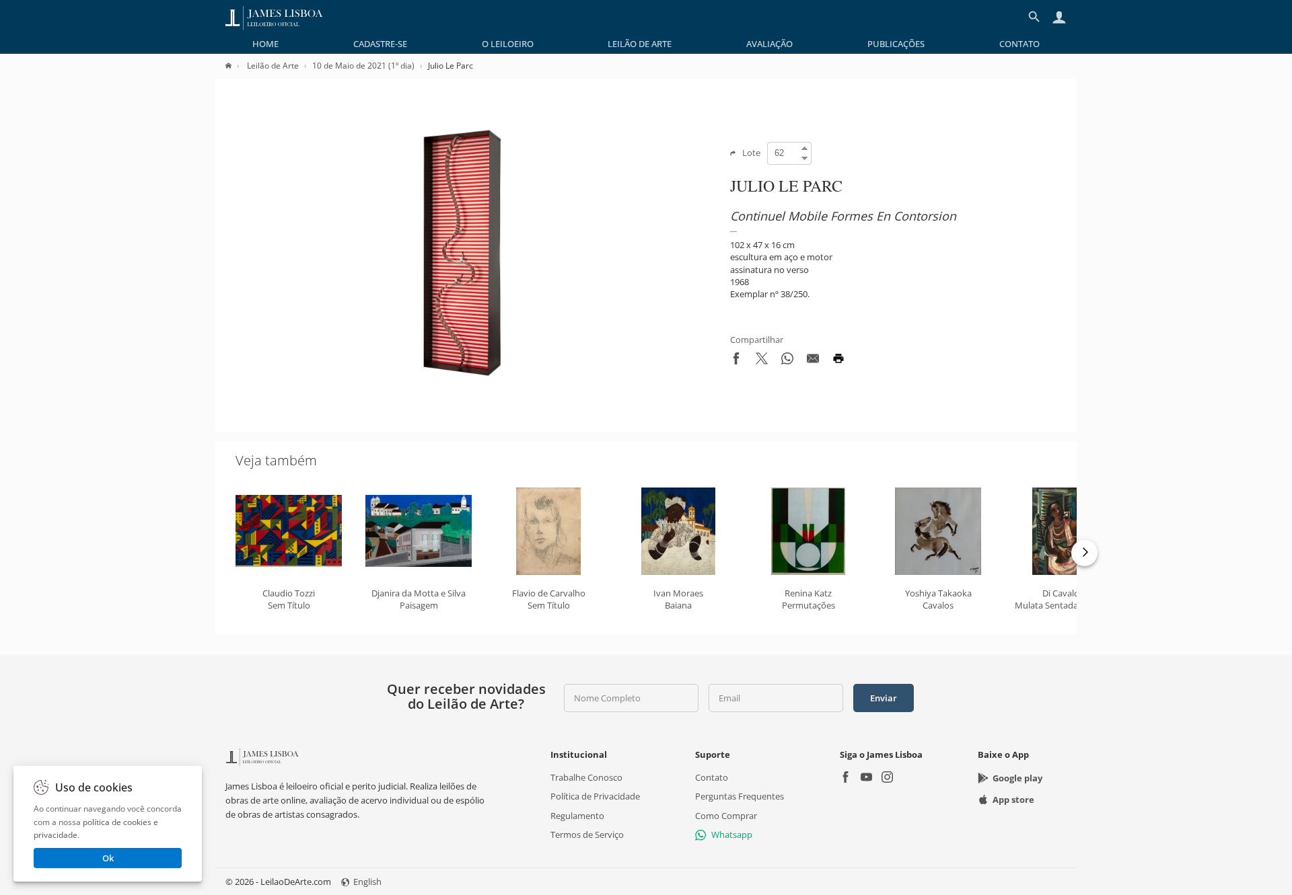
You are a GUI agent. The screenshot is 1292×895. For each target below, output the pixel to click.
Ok (108, 858)
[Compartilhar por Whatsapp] (787, 361)
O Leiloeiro (508, 44)
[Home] (235, 65)
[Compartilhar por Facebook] (736, 361)
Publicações (896, 44)
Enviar (883, 698)
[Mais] (1084, 553)
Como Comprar (726, 815)
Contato (1019, 44)
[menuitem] (265, 44)
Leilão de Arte (640, 44)
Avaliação (769, 44)
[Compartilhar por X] (762, 361)
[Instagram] (887, 778)
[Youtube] (866, 778)
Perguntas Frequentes (739, 796)
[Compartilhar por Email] (813, 361)
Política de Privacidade (595, 796)
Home (265, 44)
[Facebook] (845, 778)
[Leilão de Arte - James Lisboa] (274, 17)
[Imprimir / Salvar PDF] (838, 361)
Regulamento (577, 815)
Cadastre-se (380, 44)
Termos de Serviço (587, 834)
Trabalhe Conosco (586, 777)
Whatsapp (731, 834)
